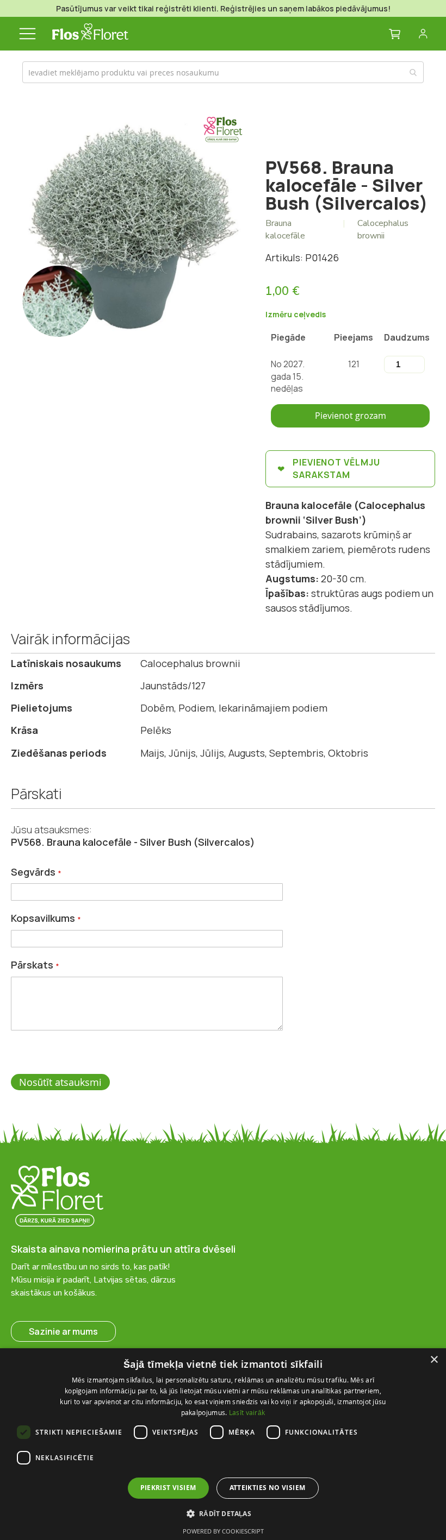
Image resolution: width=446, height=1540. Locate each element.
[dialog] (223, 1444)
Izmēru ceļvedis (295, 314)
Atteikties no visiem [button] (268, 1487)
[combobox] (223, 72)
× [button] (434, 1360)
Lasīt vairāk (247, 1412)
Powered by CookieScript (223, 1531)
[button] (223, 1513)
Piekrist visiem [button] (168, 1487)
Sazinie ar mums (63, 1331)
